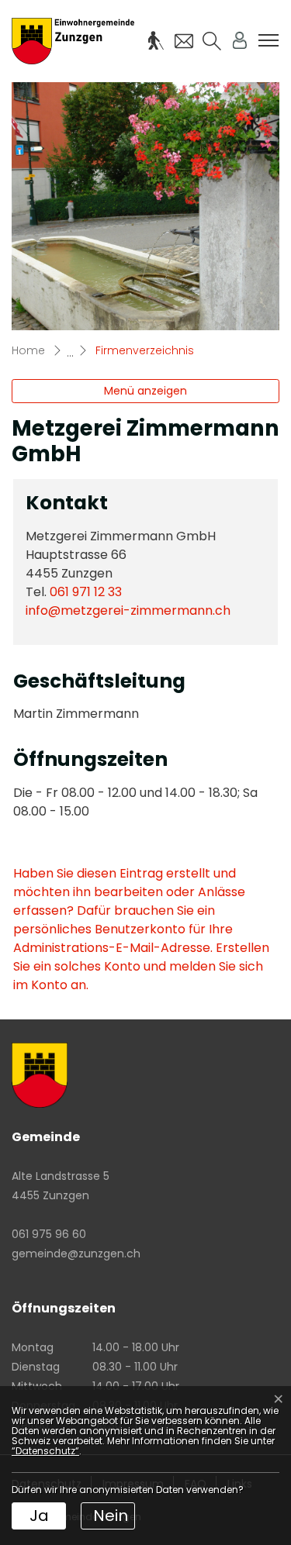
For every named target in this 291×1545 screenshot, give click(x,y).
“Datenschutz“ (45, 1450)
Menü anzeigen (145, 390)
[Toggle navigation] (268, 40)
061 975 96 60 (49, 1234)
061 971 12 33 (86, 592)
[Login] (240, 40)
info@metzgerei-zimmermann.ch (128, 610)
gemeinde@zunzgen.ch (76, 1253)
